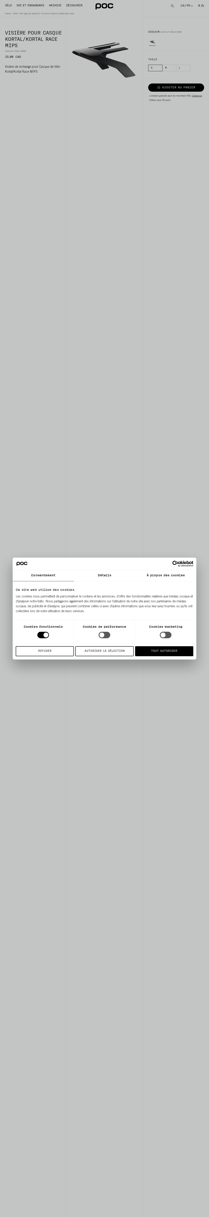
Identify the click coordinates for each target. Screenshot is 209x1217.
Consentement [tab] (43, 575)
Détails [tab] (104, 575)
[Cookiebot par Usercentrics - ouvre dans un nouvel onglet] (175, 564)
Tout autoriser (164, 650)
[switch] (104, 635)
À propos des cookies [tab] (166, 575)
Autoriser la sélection (104, 650)
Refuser (45, 650)
